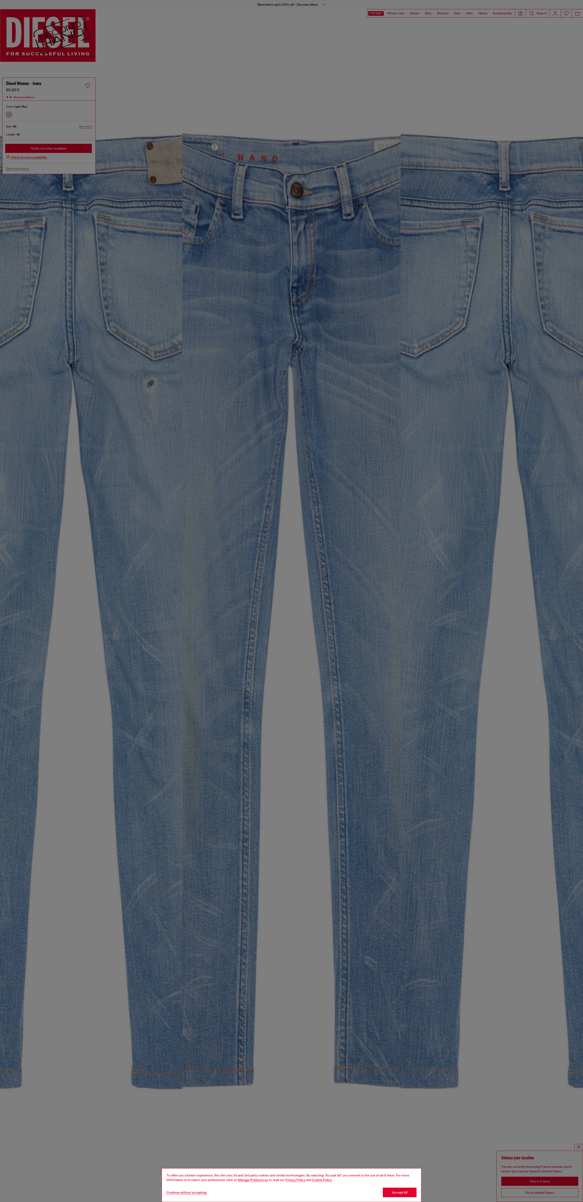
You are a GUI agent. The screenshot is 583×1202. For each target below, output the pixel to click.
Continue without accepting (186, 1192)
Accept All (399, 1192)
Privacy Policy (295, 1180)
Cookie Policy (322, 1180)
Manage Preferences (253, 1180)
